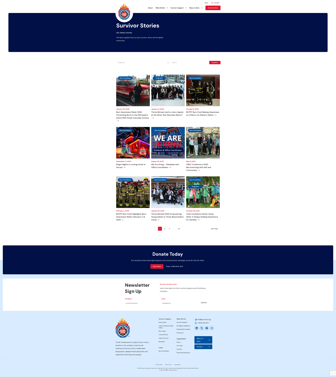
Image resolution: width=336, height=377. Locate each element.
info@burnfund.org (204, 319)
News (206, 3)
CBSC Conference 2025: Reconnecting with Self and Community (198, 167)
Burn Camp (162, 331)
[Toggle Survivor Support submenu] (186, 7)
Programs (159, 78)
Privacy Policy (159, 364)
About (150, 8)
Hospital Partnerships (183, 329)
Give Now (157, 266)
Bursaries (162, 342)
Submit (204, 302)
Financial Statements (183, 353)
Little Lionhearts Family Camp (166, 327)
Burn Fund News (125, 78)
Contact (216, 3)
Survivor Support (177, 8)
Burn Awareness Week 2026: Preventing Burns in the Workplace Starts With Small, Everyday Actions (132, 115)
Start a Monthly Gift (174, 266)
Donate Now (213, 8)
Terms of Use (168, 364)
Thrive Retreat (163, 335)
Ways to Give (194, 8)
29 (179, 229)
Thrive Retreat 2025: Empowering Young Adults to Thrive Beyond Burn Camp (167, 217)
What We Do (160, 8)
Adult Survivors (163, 338)
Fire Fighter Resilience (183, 326)
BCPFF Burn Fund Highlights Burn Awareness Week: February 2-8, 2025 (131, 217)
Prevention (180, 333)
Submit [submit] (215, 62)
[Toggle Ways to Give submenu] (201, 7)
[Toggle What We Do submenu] (167, 7)
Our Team (180, 346)
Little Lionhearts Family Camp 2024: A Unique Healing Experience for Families (202, 217)
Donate (200, 347)
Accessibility (177, 364)
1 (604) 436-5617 (203, 323)
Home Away (162, 322)
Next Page (215, 229)
